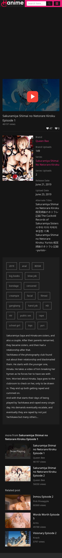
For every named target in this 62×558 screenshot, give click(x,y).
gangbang (14, 305)
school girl (14, 325)
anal (24, 265)
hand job (33, 305)
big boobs (14, 275)
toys (30, 325)
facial (30, 295)
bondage (14, 285)
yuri (42, 325)
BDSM (38, 265)
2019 (11, 265)
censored (31, 285)
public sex (25, 315)
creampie (14, 295)
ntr (10, 315)
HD (47, 305)
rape (41, 315)
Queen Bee (42, 141)
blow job (32, 275)
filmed (44, 295)
